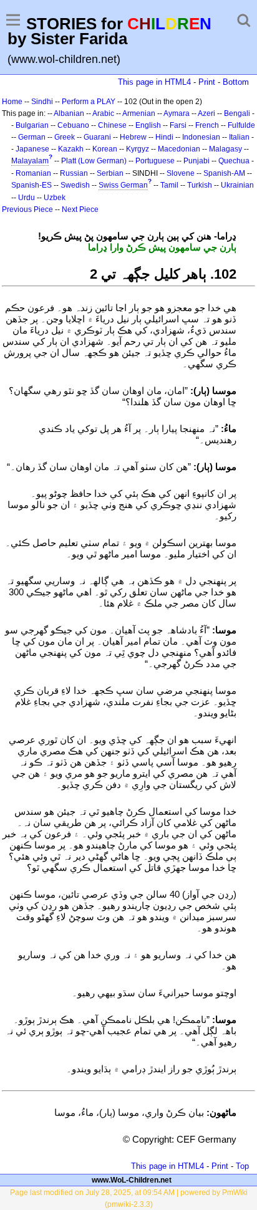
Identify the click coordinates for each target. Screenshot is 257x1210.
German (32, 137)
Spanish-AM (224, 173)
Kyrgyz (137, 149)
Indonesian (201, 137)
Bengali (237, 113)
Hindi (164, 137)
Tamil (169, 185)
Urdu (26, 197)
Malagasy (225, 149)
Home (12, 101)
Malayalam (30, 160)
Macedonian (179, 149)
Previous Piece (27, 209)
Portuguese (155, 160)
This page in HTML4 (154, 82)
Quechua (234, 160)
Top (242, 1166)
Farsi (178, 125)
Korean (104, 149)
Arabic (103, 113)
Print (206, 82)
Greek (64, 137)
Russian (74, 173)
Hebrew (133, 137)
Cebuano (73, 125)
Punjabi (196, 160)
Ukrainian (237, 185)
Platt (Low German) (94, 160)
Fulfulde (241, 125)
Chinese (112, 125)
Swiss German (123, 185)
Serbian (110, 173)
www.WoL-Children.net (132, 1180)
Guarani (97, 137)
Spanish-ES (31, 185)
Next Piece (80, 209)
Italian (239, 137)
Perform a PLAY (88, 101)
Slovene (181, 173)
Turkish (199, 185)
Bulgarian (32, 125)
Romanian (33, 173)
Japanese (32, 149)
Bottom (236, 82)
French (207, 125)
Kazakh (71, 149)
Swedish (75, 185)
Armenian (138, 113)
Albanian (69, 113)
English (148, 125)
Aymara (176, 113)
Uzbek (54, 197)
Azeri (206, 113)
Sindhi (42, 101)
